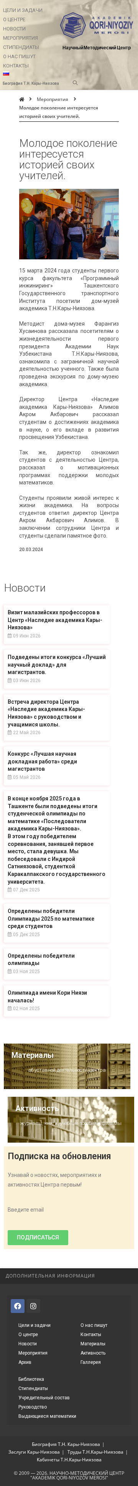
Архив (24, 1362)
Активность (37, 1108)
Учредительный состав (44, 1397)
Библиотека (31, 1379)
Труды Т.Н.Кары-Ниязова (95, 1452)
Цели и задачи (23, 10)
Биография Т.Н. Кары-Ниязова (66, 1444)
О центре (14, 19)
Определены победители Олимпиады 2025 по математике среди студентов (51, 918)
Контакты (16, 66)
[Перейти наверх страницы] (128, 1276)
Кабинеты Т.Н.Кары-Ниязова (69, 1459)
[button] (38, 1237)
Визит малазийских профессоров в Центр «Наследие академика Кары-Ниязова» (55, 619)
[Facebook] (18, 1306)
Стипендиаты (21, 47)
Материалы (33, 1055)
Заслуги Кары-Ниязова (34, 1452)
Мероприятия (20, 38)
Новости (14, 29)
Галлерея (90, 1362)
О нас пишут (19, 56)
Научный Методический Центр (96, 47)
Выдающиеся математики (47, 1416)
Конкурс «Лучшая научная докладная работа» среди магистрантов (42, 761)
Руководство (32, 1407)
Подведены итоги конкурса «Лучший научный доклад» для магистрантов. (57, 664)
